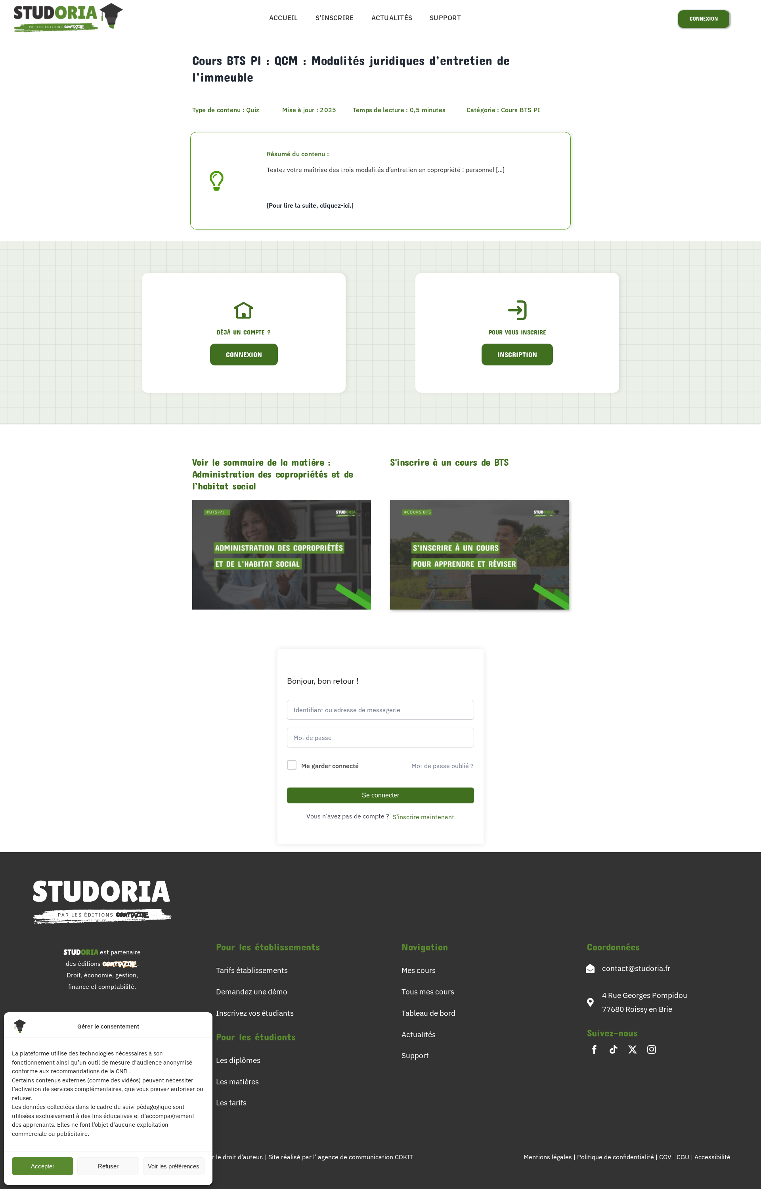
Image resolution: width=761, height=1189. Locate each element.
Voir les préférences (173, 1166)
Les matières (237, 1081)
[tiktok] (613, 1049)
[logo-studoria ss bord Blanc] (102, 875)
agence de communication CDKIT (365, 1157)
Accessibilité (712, 1157)
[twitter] (632, 1049)
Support (415, 1055)
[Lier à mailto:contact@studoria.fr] (590, 968)
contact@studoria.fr (636, 968)
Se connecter (380, 795)
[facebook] (594, 1049)
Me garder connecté (330, 766)
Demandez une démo (251, 991)
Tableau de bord (428, 1013)
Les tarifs (231, 1102)
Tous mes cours (428, 991)
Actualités (419, 1034)
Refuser (108, 1166)
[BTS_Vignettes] (479, 503)
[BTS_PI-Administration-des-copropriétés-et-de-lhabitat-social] (281, 503)
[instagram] (651, 1049)
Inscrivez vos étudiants (255, 1013)
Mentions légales (548, 1157)
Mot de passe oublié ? (442, 766)
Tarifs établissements (252, 970)
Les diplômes (238, 1060)
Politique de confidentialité (616, 1157)
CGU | (685, 1157)
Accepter (42, 1166)
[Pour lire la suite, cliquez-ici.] (310, 205)
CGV (666, 1157)
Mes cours (419, 970)
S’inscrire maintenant (423, 817)
